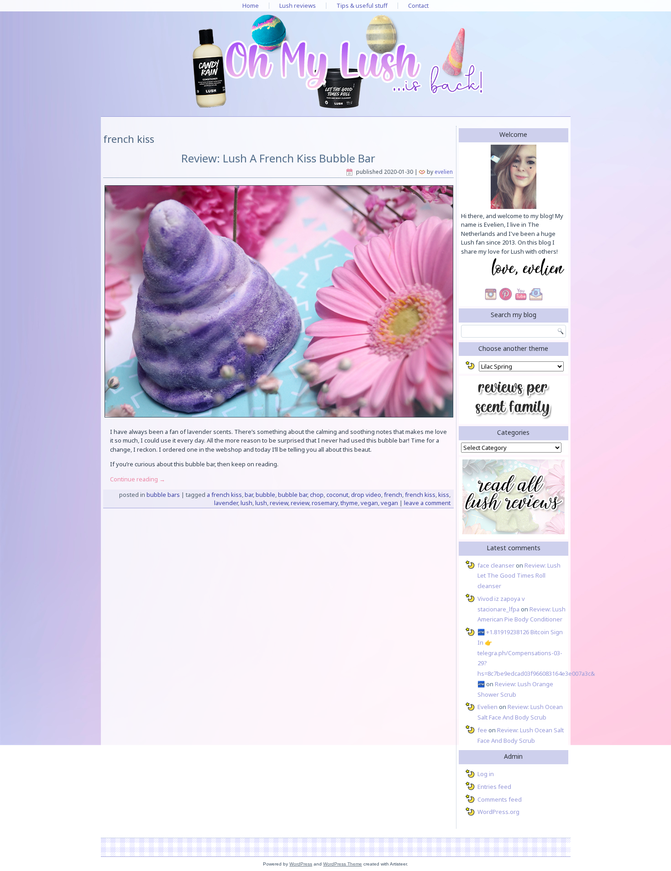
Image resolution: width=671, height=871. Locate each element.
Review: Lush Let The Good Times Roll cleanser (519, 575)
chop (317, 494)
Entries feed (494, 786)
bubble (265, 494)
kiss (443, 494)
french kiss (420, 494)
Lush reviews (297, 5)
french (393, 494)
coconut (337, 494)
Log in (485, 774)
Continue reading (137, 479)
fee (482, 730)
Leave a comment (427, 503)
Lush (246, 503)
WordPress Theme (342, 863)
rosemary (325, 503)
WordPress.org (498, 812)
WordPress (300, 863)
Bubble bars (163, 494)
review (279, 503)
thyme (349, 503)
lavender (226, 503)
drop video (366, 494)
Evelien (444, 172)
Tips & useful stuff (362, 5)
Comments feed (499, 799)
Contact (418, 5)
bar (249, 494)
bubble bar (292, 494)
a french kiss (224, 494)
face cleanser (495, 565)
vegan (369, 503)
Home (250, 5)
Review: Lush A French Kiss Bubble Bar (278, 158)
